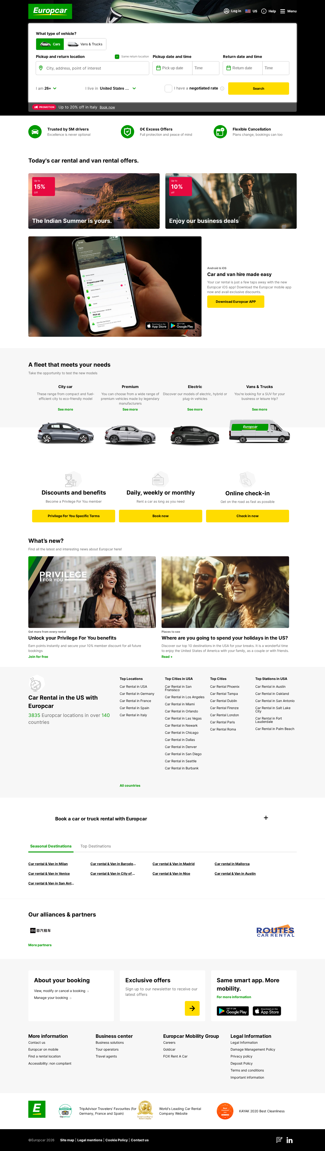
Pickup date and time (172, 56)
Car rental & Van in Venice (49, 873)
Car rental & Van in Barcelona (113, 864)
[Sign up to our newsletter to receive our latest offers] (192, 1008)
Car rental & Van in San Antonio (51, 883)
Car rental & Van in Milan (48, 864)
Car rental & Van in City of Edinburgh (113, 873)
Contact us (140, 1140)
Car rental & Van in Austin (235, 873)
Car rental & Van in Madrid (174, 864)
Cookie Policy (116, 1140)
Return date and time (242, 56)
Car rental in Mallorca (232, 864)
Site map (67, 1140)
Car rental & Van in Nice (171, 873)
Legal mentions (89, 1140)
